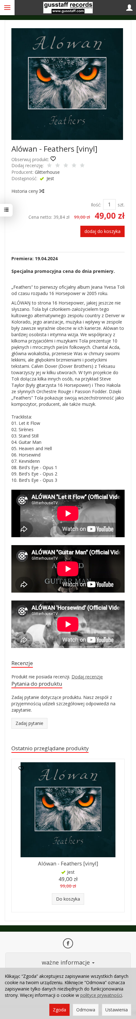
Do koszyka (68, 899)
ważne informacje (66, 962)
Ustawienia (116, 1010)
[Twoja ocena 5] (82, 166)
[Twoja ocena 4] (74, 166)
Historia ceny (25, 191)
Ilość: (96, 205)
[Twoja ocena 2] (57, 166)
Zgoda (59, 1010)
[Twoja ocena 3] (66, 166)
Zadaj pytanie (29, 723)
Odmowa (85, 1010)
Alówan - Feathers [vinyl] (68, 863)
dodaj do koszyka (102, 231)
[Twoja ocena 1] (49, 166)
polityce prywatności (101, 995)
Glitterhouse (47, 172)
